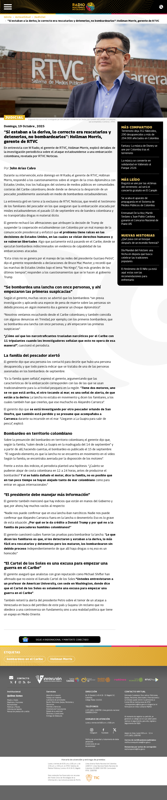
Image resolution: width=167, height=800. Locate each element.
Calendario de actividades (55, 700)
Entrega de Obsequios (54, 716)
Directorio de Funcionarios (56, 709)
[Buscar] (161, 7)
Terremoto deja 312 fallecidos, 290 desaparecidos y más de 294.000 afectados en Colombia (140, 134)
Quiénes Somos (15, 695)
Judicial (39, 17)
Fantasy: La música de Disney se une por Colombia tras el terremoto (139, 149)
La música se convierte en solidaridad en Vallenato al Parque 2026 (136, 164)
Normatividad (12, 705)
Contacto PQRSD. (146, 707)
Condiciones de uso (92, 744)
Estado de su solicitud (54, 711)
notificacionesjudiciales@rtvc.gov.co (137, 742)
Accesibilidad (90, 746)
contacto (22, 678)
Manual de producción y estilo (18, 711)
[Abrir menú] (8, 6)
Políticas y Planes (13, 707)
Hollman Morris (61, 659)
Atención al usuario (53, 695)
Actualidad (23, 17)
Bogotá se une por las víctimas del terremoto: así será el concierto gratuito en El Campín (139, 187)
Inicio (8, 17)
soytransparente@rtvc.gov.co (135, 749)
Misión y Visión (12, 700)
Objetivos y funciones (15, 702)
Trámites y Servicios (53, 707)
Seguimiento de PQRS (132, 723)
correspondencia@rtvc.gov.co (135, 704)
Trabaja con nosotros (53, 698)
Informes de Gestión (14, 709)
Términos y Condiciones (54, 714)
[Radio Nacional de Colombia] (84, 6)
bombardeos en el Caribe (25, 659)
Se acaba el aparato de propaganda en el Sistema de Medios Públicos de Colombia (138, 202)
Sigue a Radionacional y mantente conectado (62, 639)
